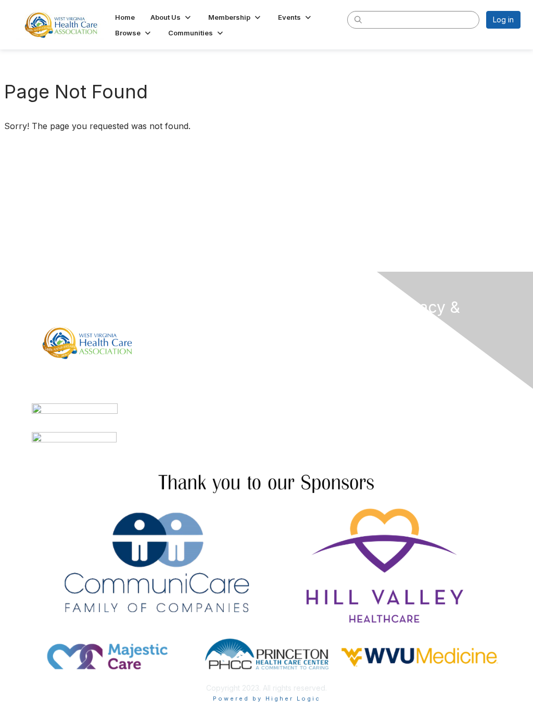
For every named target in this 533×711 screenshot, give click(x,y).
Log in (503, 19)
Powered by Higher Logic (267, 698)
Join (278, 326)
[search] (358, 19)
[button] (171, 17)
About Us (406, 345)
